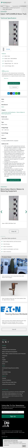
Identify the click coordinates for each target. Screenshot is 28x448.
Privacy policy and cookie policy (9, 382)
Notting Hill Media (9, 432)
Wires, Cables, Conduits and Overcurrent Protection (14, 353)
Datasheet (14, 87)
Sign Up (13, 416)
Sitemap (4, 378)
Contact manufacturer (14, 83)
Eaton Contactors (7, 251)
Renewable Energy (6, 372)
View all (13, 231)
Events (3, 363)
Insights (4, 359)
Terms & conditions (6, 380)
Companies (4, 355)
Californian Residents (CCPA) (8, 384)
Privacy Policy (15, 442)
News (3, 357)
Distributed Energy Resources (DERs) (10, 368)
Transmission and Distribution (9, 349)
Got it (24, 446)
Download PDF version (15, 180)
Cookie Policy (6, 445)
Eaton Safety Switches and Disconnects (12, 241)
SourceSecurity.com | (6, 438)
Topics (3, 365)
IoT (2, 370)
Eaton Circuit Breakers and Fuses (10, 249)
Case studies (5, 361)
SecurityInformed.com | (14, 438)
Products (4, 347)
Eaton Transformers (7, 246)
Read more (6, 78)
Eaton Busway (6, 244)
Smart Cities (5, 374)
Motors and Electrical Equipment (9, 351)
